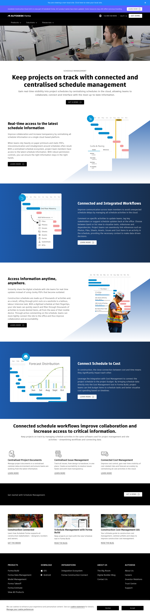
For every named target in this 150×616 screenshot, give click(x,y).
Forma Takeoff (14, 583)
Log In (122, 16)
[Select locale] (100, 15)
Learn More (133, 9)
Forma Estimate (15, 587)
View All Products (16, 592)
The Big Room (103, 570)
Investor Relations (133, 579)
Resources (47, 22)
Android (47, 575)
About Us (129, 570)
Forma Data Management (19, 575)
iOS (45, 570)
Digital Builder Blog (106, 575)
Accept (132, 608)
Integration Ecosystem (72, 570)
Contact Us (102, 579)
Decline (108, 608)
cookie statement (77, 606)
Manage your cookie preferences (19, 609)
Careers (128, 575)
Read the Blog (60, 543)
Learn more (15, 164)
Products (15, 22)
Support (129, 587)
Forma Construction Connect (74, 575)
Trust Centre (130, 583)
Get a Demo (131, 494)
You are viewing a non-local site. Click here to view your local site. (75, 2)
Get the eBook (14, 543)
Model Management (17, 579)
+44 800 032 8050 (110, 16)
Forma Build (13, 570)
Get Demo (135, 15)
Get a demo (73, 102)
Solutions (30, 22)
